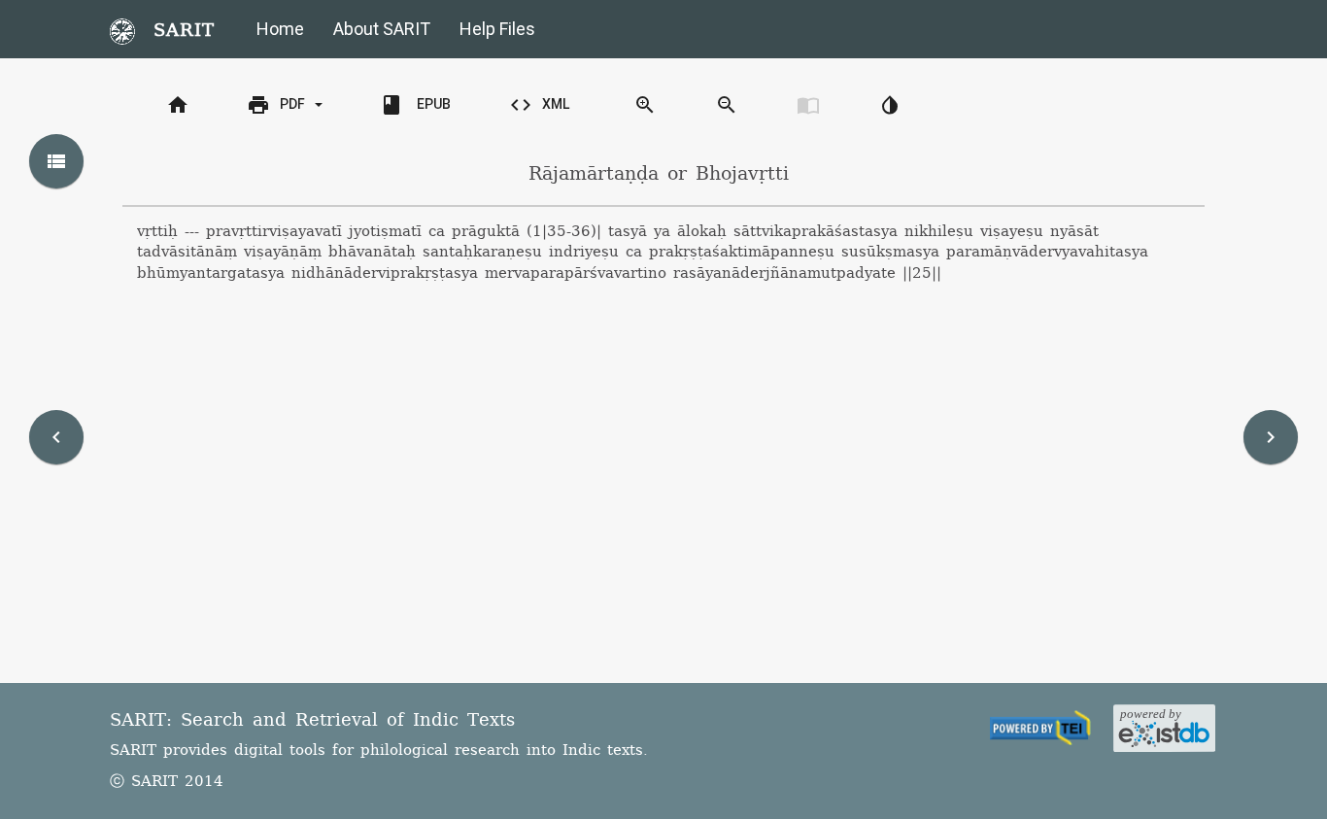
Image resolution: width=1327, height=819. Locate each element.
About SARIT (381, 28)
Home (280, 28)
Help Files (497, 28)
